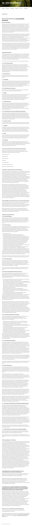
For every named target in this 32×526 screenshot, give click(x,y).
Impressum (25, 8)
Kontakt (16, 8)
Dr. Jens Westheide (11, 3)
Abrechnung (12, 8)
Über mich (7, 8)
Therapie (3, 8)
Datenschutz (21, 8)
